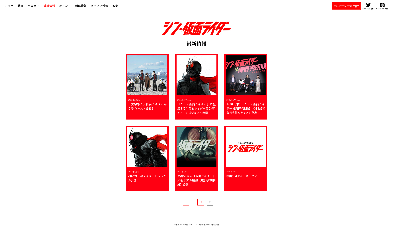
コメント (65, 5)
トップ (9, 5)
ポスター (33, 5)
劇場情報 (81, 5)
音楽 (115, 5)
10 (200, 202)
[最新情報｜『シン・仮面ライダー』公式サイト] (193, 30)
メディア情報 (99, 5)
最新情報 (49, 5)
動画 (20, 5)
